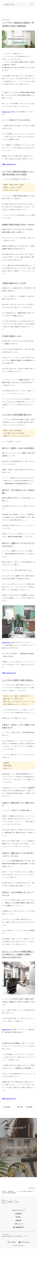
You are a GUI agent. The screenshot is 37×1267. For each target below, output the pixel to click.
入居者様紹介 (18, 1214)
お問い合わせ (18, 1224)
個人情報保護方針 (18, 1227)
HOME (4, 1191)
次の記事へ (29, 1107)
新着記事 (10, 1191)
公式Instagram (25, 1242)
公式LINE (12, 1242)
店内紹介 (18, 1217)
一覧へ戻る (19, 1107)
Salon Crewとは (17, 1210)
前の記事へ (7, 1107)
